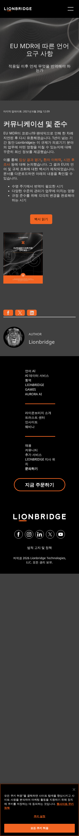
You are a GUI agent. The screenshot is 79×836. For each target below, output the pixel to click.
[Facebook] (18, 534)
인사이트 (31, 422)
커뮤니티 (31, 450)
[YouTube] (60, 534)
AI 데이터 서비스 (37, 375)
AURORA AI (33, 394)
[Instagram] (29, 534)
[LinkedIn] (39, 534)
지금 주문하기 (39, 484)
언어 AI (30, 371)
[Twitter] (50, 534)
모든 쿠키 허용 (39, 828)
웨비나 (30, 427)
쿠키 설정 (40, 816)
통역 (28, 380)
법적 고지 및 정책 (39, 547)
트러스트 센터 (35, 417)
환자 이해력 (52, 160)
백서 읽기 (41, 219)
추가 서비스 (33, 455)
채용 (28, 445)
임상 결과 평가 (30, 160)
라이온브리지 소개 (38, 413)
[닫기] (74, 789)
